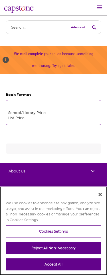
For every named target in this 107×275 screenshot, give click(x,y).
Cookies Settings (53, 231)
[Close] (100, 194)
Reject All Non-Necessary (53, 248)
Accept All (53, 264)
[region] (53, 230)
